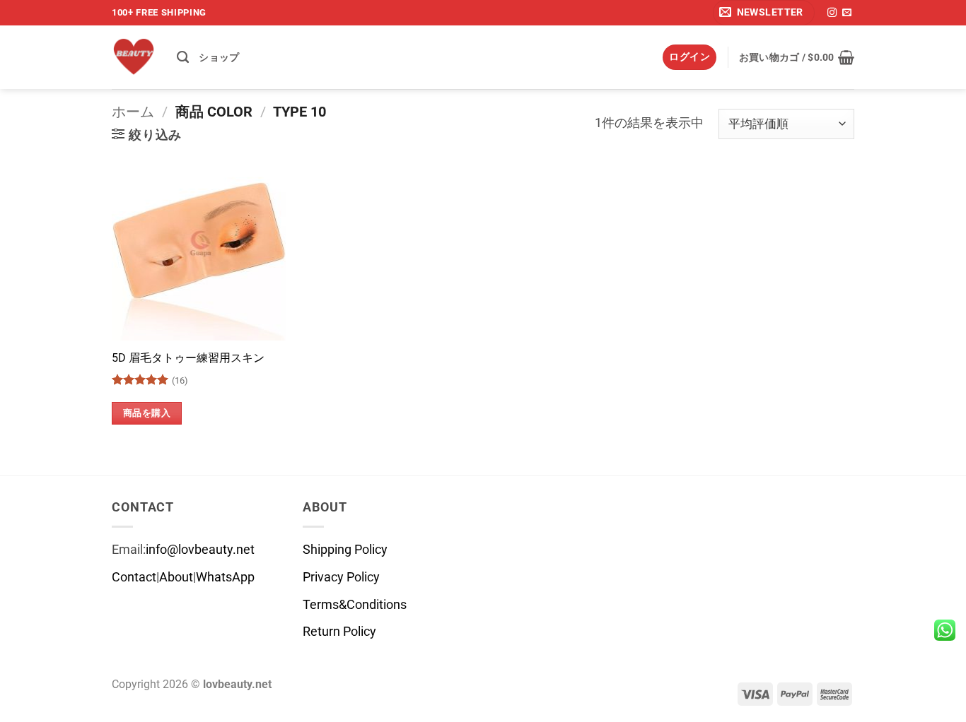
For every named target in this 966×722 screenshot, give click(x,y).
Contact (134, 577)
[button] (764, 12)
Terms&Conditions (355, 605)
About (176, 577)
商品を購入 (146, 413)
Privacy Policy (341, 577)
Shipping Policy (345, 550)
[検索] (183, 57)
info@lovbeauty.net (200, 550)
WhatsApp (225, 577)
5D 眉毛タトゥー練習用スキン (188, 358)
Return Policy (339, 632)
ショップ (219, 57)
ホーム (133, 111)
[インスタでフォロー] (832, 13)
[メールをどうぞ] (846, 13)
